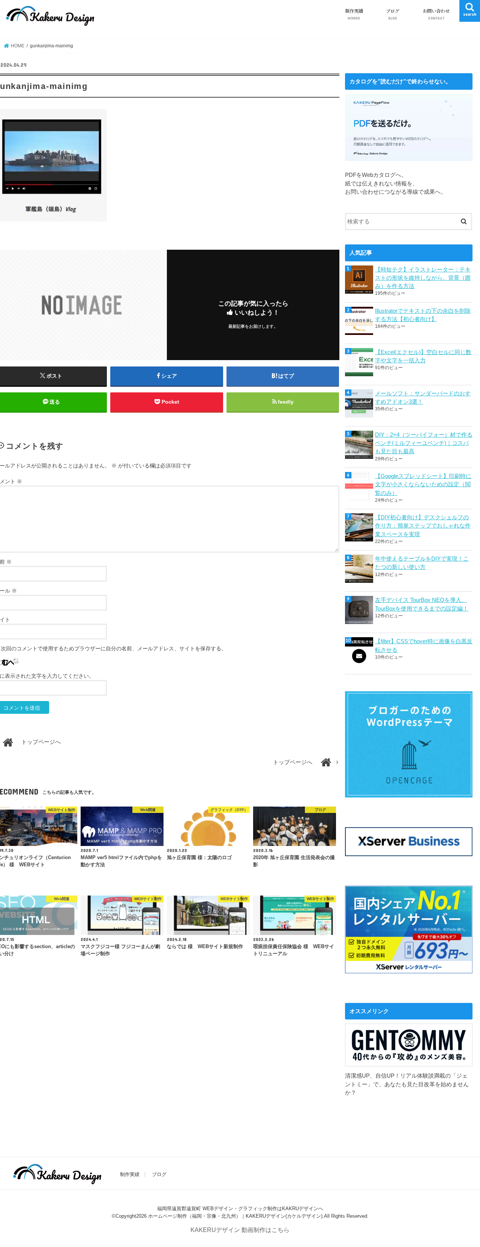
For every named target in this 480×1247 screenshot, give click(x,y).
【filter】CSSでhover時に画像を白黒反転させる (423, 645)
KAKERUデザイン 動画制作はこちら (240, 1229)
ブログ (392, 14)
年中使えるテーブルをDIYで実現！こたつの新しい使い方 (422, 563)
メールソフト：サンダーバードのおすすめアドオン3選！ (423, 398)
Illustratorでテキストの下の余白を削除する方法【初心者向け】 (423, 315)
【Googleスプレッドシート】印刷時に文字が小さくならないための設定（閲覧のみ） (423, 484)
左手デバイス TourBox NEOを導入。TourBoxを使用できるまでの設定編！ (421, 604)
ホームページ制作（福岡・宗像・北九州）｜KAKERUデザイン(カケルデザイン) (235, 1215)
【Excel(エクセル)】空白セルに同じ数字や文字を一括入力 (423, 356)
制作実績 (354, 14)
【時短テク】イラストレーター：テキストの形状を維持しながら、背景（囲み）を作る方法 (423, 278)
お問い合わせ (436, 14)
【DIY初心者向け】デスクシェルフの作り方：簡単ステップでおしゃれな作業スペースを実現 (423, 525)
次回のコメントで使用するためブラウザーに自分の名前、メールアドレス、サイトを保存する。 (113, 648)
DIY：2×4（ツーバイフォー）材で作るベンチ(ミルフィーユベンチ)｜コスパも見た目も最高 (423, 443)
